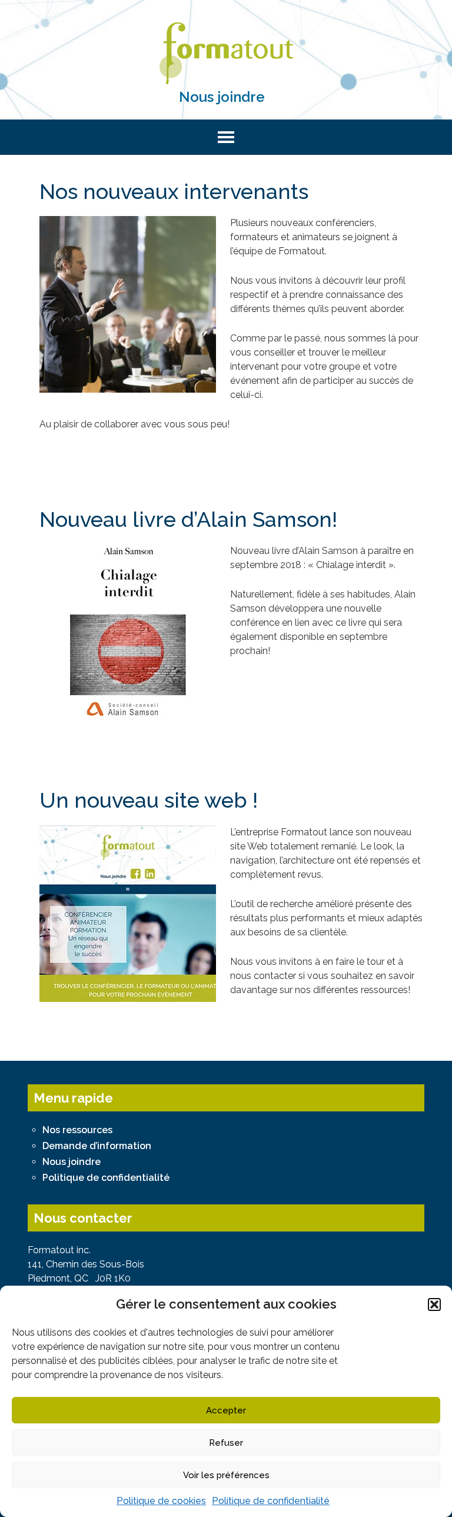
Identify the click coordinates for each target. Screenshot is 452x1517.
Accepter (226, 1410)
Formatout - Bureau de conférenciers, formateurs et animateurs (226, 53)
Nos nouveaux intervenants (173, 191)
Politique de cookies (161, 1500)
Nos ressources (77, 1130)
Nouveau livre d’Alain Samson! (188, 519)
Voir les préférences (226, 1475)
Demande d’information (96, 1145)
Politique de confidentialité (271, 1500)
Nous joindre (222, 96)
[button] (434, 1304)
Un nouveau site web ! (148, 800)
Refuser (226, 1443)
